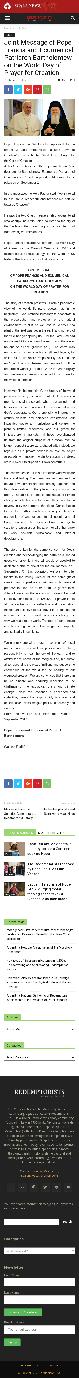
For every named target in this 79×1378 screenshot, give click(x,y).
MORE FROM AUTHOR (52, 833)
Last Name (11, 1292)
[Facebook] (11, 1187)
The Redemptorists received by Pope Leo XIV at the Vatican (50, 869)
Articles (9, 874)
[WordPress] (56, 1187)
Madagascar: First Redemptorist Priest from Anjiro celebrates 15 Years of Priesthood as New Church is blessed (40, 934)
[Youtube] (68, 1187)
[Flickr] (22, 1187)
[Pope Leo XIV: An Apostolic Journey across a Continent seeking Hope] (14, 849)
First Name (12, 1275)
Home (8, 28)
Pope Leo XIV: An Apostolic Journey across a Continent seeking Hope (49, 849)
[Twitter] (45, 1187)
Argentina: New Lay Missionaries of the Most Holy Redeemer (39, 950)
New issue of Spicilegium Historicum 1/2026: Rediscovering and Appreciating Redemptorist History (37, 965)
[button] (73, 18)
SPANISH (53, 1365)
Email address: (14, 1322)
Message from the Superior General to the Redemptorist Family (20, 813)
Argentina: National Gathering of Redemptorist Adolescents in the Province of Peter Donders (37, 998)
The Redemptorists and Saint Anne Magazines (58, 811)
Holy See (21, 28)
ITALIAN (39, 1365)
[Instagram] (34, 1187)
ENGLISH (26, 1365)
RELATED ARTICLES (20, 833)
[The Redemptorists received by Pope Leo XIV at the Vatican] (14, 869)
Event (8, 854)
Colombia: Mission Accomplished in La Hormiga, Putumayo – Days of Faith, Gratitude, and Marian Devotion (39, 982)
